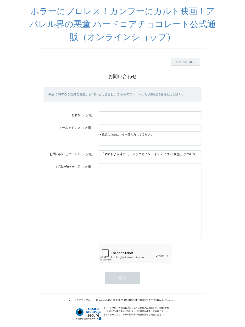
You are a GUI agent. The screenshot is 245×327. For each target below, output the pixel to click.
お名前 (76, 115)
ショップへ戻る (185, 62)
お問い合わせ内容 (68, 167)
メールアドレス (70, 128)
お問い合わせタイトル (65, 154)
